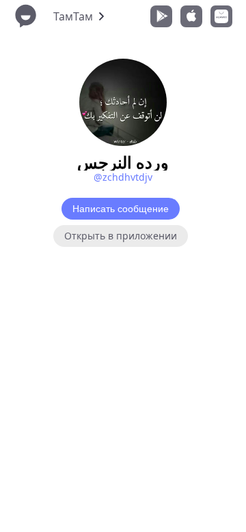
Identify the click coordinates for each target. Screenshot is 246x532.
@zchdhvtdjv (123, 177)
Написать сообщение (120, 208)
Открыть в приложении (120, 235)
